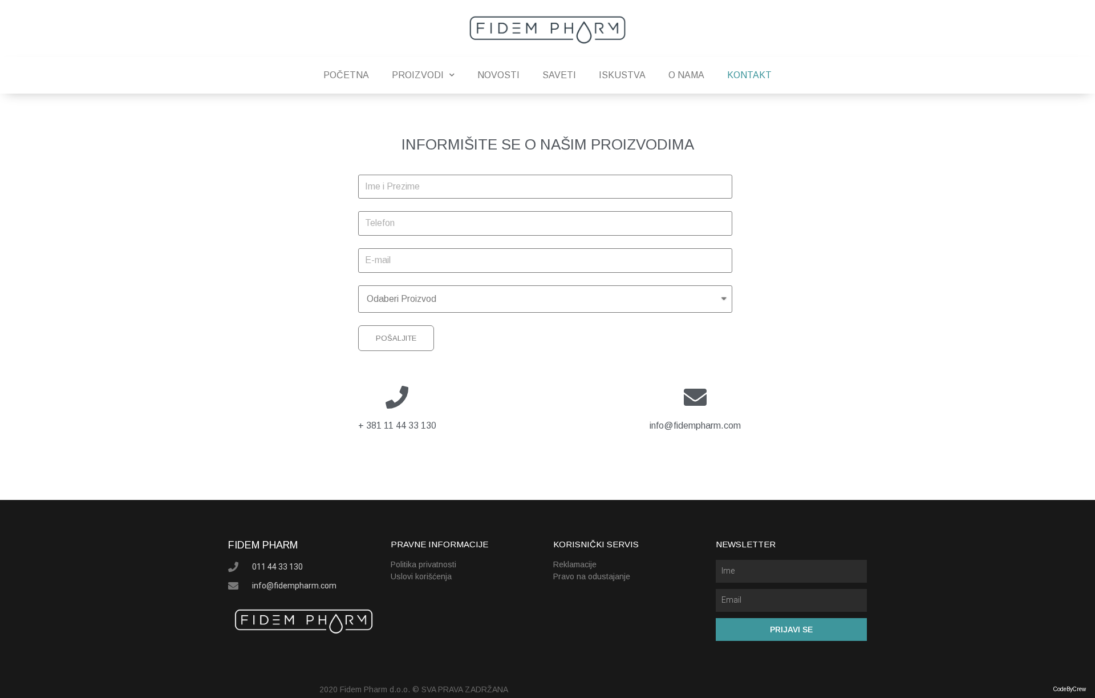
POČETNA (346, 75)
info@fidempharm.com (695, 425)
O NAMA (686, 75)
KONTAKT (749, 75)
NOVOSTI (498, 75)
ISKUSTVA (622, 75)
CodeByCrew (1069, 689)
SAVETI (559, 75)
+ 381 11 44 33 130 (397, 425)
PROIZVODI (418, 75)
